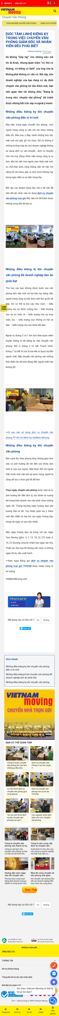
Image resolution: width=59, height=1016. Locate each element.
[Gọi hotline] (53, 965)
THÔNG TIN (7, 960)
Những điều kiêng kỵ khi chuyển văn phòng (27, 682)
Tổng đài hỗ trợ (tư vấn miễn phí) (17, 977)
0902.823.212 (8, 951)
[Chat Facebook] (53, 982)
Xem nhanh (12, 659)
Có (38, 620)
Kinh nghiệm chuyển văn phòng (21, 23)
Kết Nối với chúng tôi (11, 985)
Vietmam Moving (34, 51)
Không (46, 620)
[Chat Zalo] (53, 973)
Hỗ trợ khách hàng (10, 969)
